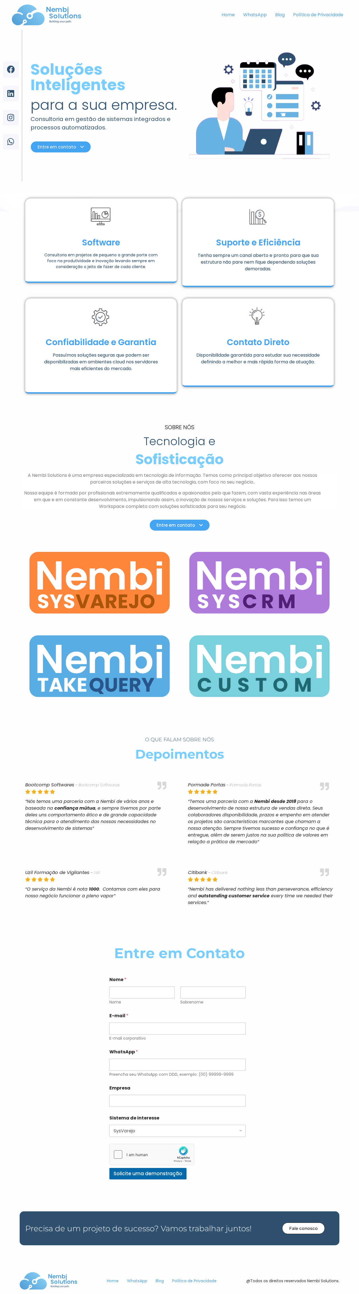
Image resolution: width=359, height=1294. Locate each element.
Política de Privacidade (318, 14)
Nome (115, 1002)
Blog (280, 14)
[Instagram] (11, 118)
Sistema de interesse (134, 1118)
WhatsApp (255, 14)
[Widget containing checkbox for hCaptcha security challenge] (151, 1154)
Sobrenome (191, 1002)
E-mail (118, 1015)
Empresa (119, 1088)
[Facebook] (11, 69)
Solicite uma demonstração (148, 1173)
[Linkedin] (11, 93)
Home (228, 14)
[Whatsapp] (11, 142)
